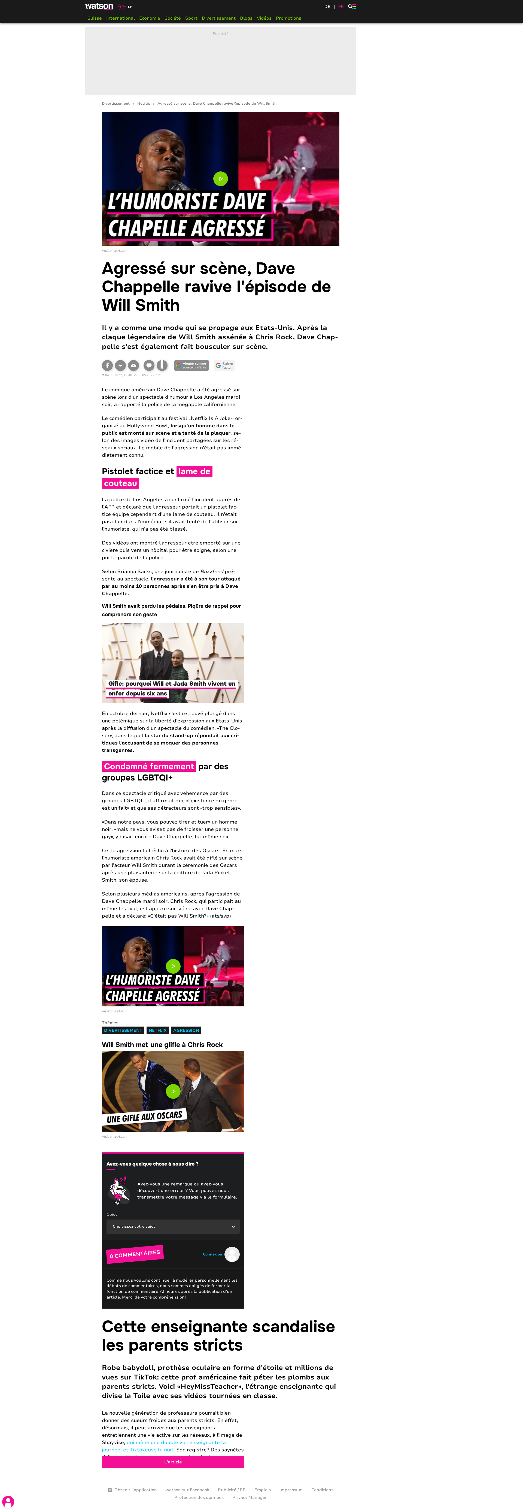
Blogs (246, 18)
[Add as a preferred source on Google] (191, 365)
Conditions (322, 1490)
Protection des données (199, 1497)
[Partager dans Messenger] (120, 365)
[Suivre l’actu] (224, 365)
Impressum (291, 1490)
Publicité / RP (232, 1490)
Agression (186, 1030)
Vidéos (264, 18)
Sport (191, 18)
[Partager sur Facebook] (107, 365)
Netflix (143, 103)
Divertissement (219, 18)
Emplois (262, 1490)
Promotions (288, 18)
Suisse (94, 18)
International (120, 18)
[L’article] (220, 1393)
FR (341, 6)
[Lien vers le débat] (149, 365)
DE (327, 6)
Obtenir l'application (135, 1490)
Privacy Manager (249, 1497)
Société (173, 18)
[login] (8, 1502)
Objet (112, 1214)
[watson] (99, 6)
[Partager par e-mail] (133, 365)
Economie (149, 18)
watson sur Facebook (187, 1490)
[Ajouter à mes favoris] (162, 365)
